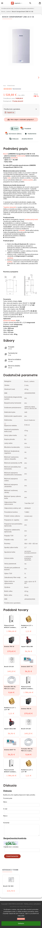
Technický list (12, 354)
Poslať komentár (12, 856)
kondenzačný (20, 156)
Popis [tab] (16, 128)
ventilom (10, 258)
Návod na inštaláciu (14, 360)
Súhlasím (21, 923)
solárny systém (27, 180)
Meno (5, 802)
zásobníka (14, 158)
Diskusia (15, 139)
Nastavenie (21, 919)
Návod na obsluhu (14, 366)
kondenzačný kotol (31, 219)
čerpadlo (22, 230)
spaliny (9, 261)
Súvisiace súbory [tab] (13, 133)
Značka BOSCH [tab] (27, 139)
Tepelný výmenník (9, 207)
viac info (21, 915)
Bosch (5, 154)
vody (9, 178)
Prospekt (11, 348)
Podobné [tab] (26, 128)
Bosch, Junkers (29, 381)
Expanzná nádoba (9, 320)
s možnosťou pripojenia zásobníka (28, 558)
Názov (5, 816)
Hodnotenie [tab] (32, 134)
